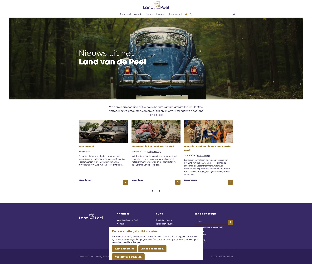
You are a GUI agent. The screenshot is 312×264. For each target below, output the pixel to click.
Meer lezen (85, 180)
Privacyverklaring (103, 256)
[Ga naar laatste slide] (152, 191)
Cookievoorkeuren (86, 256)
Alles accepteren (124, 249)
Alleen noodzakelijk (152, 249)
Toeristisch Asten (164, 220)
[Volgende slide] (159, 191)
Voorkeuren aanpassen (128, 257)
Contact (120, 223)
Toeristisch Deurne (164, 223)
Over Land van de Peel (127, 220)
